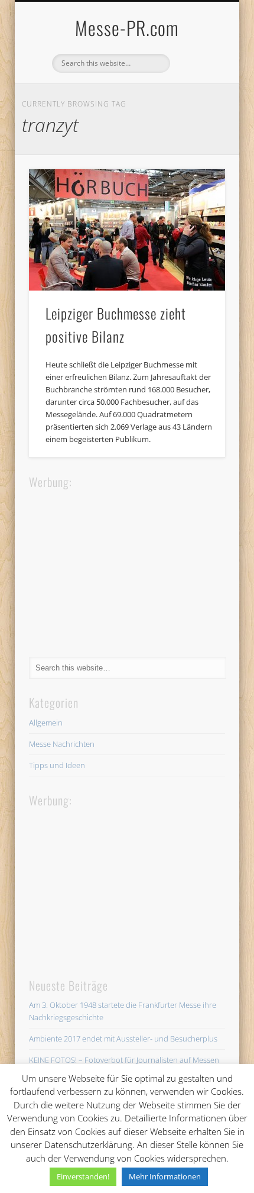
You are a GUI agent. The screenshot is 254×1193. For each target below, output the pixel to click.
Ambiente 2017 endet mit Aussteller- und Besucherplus (123, 1038)
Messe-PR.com (127, 27)
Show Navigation (196, 105)
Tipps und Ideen (57, 765)
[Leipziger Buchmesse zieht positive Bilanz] (127, 230)
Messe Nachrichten (62, 744)
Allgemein (46, 722)
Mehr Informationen (165, 1176)
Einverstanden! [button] (83, 1176)
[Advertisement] (117, 565)
